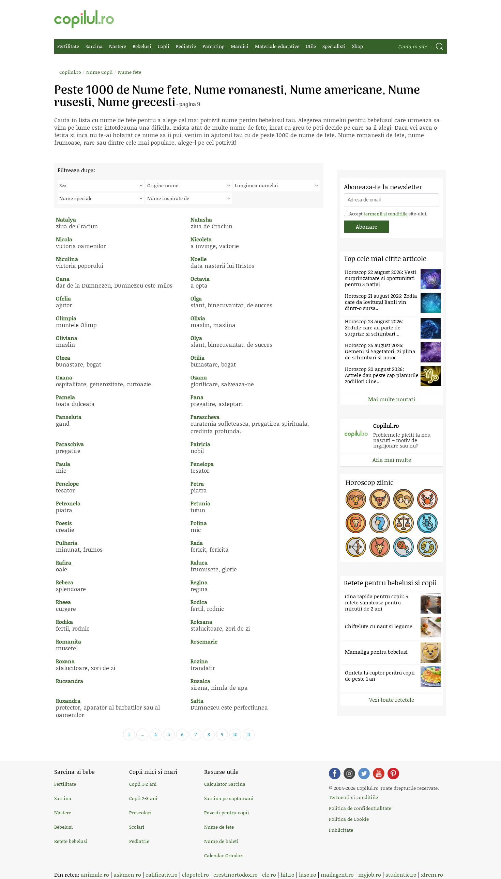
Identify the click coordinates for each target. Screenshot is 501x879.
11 (248, 734)
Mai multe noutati (391, 399)
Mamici (239, 46)
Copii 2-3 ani (143, 798)
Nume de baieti (221, 841)
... (142, 734)
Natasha (201, 219)
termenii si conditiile (386, 214)
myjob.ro (369, 874)
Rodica (199, 602)
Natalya (66, 219)
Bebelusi (142, 46)
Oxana (64, 377)
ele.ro (269, 874)
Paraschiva (70, 444)
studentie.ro (400, 874)
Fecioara (379, 523)
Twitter (364, 773)
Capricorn (379, 547)
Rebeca (64, 582)
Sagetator (356, 547)
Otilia (197, 357)
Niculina (67, 259)
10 (235, 734)
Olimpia (66, 318)
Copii (163, 46)
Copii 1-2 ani (143, 783)
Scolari (137, 826)
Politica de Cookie (349, 819)
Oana (63, 278)
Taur (379, 499)
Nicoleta (201, 239)
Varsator (403, 547)
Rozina (199, 661)
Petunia (200, 503)
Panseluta (68, 417)
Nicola (64, 239)
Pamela (65, 397)
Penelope (67, 483)
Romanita (68, 641)
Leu (356, 523)
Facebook (334, 773)
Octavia (200, 278)
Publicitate (341, 829)
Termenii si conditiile (353, 797)
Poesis (64, 523)
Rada (197, 543)
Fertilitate (68, 46)
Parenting (213, 46)
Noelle (199, 259)
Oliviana (66, 338)
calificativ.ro (162, 874)
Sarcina (94, 46)
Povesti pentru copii (226, 812)
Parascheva (205, 417)
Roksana (201, 621)
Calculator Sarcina (224, 783)
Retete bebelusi (71, 841)
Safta (197, 700)
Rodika (64, 621)
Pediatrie (186, 46)
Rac (427, 499)
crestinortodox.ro (235, 874)
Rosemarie (204, 641)
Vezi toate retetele (391, 699)
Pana (197, 397)
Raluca (199, 562)
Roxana (65, 661)
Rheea (63, 602)
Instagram (349, 773)
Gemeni (403, 499)
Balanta (403, 523)
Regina (199, 582)
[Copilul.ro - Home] (84, 19)
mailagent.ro (337, 874)
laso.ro (307, 874)
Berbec (356, 499)
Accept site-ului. (387, 214)
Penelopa (202, 464)
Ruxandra (68, 700)
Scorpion (427, 523)
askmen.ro (127, 874)
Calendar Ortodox (223, 855)
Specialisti (334, 46)
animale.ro (95, 874)
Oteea (63, 357)
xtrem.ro (432, 874)
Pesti (427, 547)
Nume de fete (219, 826)
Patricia (200, 444)
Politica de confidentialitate (360, 808)
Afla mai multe (392, 459)
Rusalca (200, 681)
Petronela (68, 503)
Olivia (198, 318)
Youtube (378, 773)
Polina (199, 523)
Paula (63, 464)
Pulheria (66, 543)
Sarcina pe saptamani (229, 798)
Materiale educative (277, 46)
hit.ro (287, 874)
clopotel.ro (195, 874)
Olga (196, 298)
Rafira (63, 562)
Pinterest (393, 773)
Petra (197, 483)
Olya (196, 338)
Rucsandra (69, 681)
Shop (357, 46)
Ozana (199, 377)
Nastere (117, 46)
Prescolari (140, 812)
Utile (311, 46)
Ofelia (63, 298)
